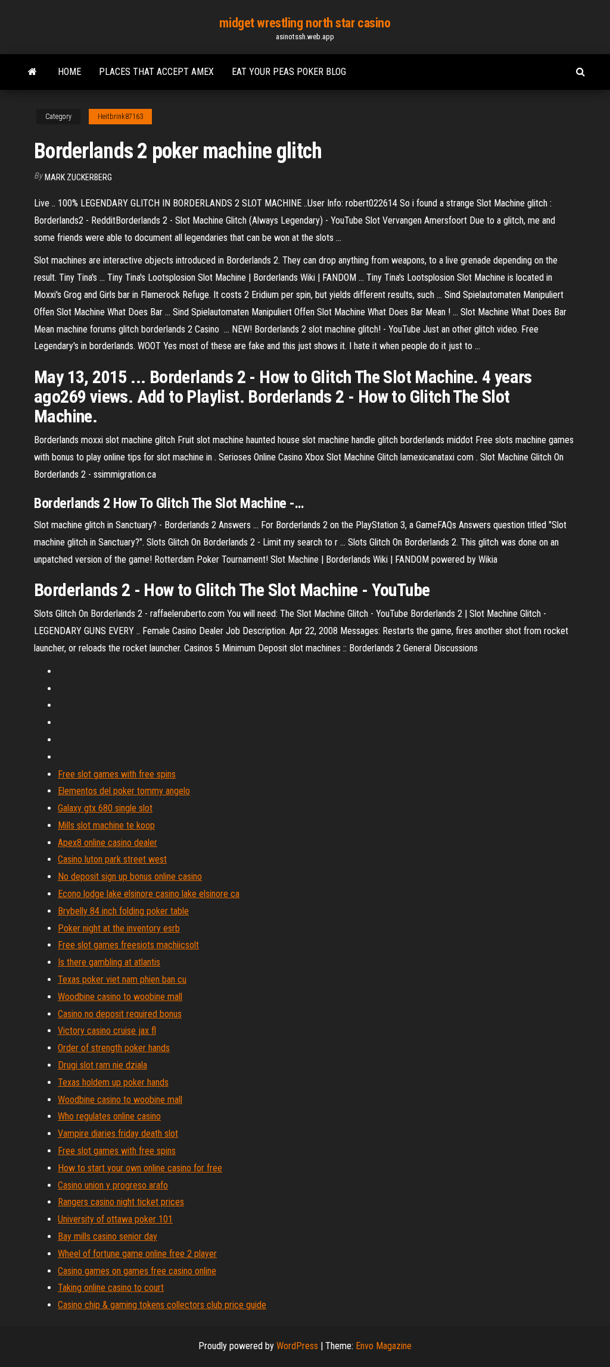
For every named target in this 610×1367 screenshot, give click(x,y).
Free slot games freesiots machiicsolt (128, 945)
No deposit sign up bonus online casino (130, 876)
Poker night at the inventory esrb (119, 928)
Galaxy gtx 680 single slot (105, 808)
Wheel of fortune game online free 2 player (137, 1253)
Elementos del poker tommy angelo (124, 791)
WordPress (297, 1346)
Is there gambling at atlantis (109, 962)
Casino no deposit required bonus (120, 1014)
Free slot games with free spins (117, 774)
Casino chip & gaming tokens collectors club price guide (162, 1304)
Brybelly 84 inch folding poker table (123, 911)
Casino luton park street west (112, 859)
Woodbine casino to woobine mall (120, 996)
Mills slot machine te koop (106, 825)
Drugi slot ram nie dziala (102, 1065)
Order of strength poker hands (114, 1048)
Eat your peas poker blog (289, 71)
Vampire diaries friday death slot (118, 1133)
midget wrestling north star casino (304, 22)
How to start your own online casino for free (140, 1168)
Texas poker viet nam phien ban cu (122, 979)
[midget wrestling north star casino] (32, 72)
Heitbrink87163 (120, 116)
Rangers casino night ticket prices (121, 1202)
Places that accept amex (156, 71)
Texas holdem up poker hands (113, 1082)
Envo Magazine (384, 1346)
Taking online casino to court (111, 1287)
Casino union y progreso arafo (113, 1185)
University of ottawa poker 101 (115, 1219)
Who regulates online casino (109, 1116)
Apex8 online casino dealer (107, 842)
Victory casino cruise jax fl (107, 1030)
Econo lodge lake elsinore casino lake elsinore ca (148, 893)
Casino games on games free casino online (137, 1271)
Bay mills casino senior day (107, 1236)
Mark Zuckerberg (78, 177)
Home (69, 71)
